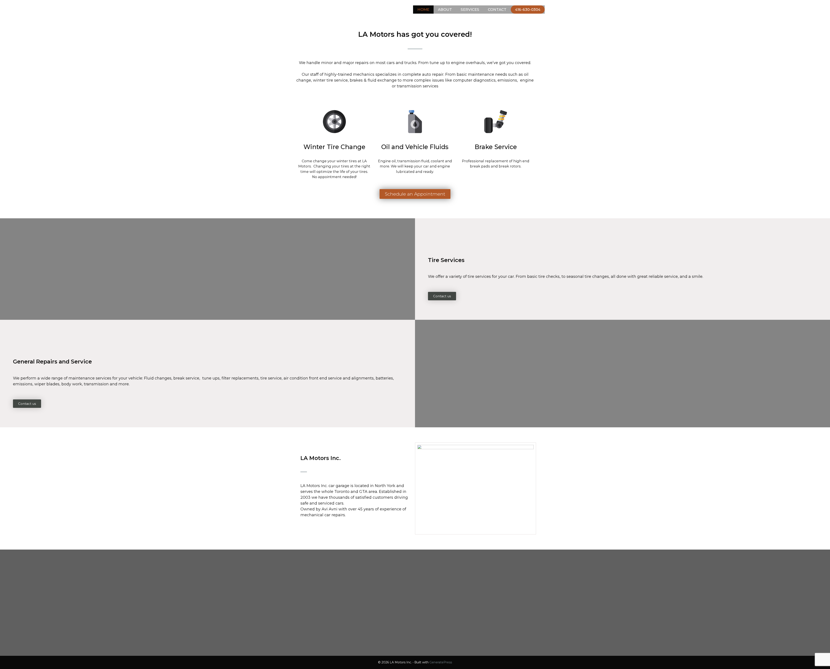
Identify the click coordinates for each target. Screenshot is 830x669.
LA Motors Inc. (315, 8)
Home (423, 9)
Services (470, 9)
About (445, 9)
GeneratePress (440, 662)
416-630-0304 (527, 9)
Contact (497, 9)
